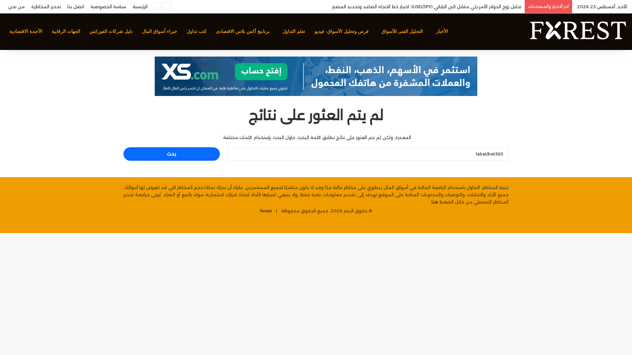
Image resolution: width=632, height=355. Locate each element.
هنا (435, 201)
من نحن (16, 6)
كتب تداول (197, 31)
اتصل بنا (75, 6)
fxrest (266, 210)
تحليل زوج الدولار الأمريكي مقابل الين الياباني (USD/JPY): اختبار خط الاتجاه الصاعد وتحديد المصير (426, 6)
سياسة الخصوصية (108, 6)
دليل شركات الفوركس (111, 31)
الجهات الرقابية (66, 31)
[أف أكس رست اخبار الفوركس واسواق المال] (577, 31)
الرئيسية (140, 6)
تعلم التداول (293, 31)
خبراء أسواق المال (159, 31)
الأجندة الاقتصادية (26, 31)
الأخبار (442, 31)
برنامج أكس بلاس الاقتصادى (243, 31)
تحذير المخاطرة (46, 6)
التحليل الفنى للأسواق (402, 31)
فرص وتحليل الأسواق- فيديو (342, 31)
